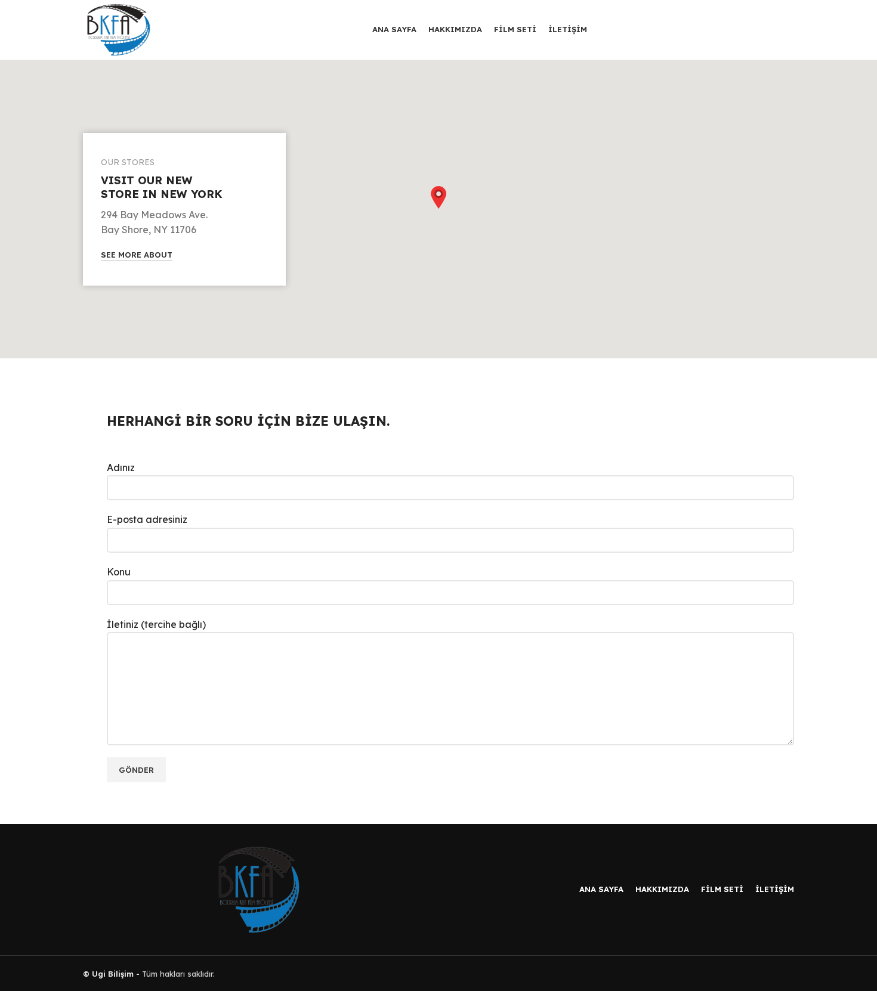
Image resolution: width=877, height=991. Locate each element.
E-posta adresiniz (147, 519)
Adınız (121, 467)
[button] (438, 197)
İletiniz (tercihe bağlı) (156, 624)
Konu (119, 572)
